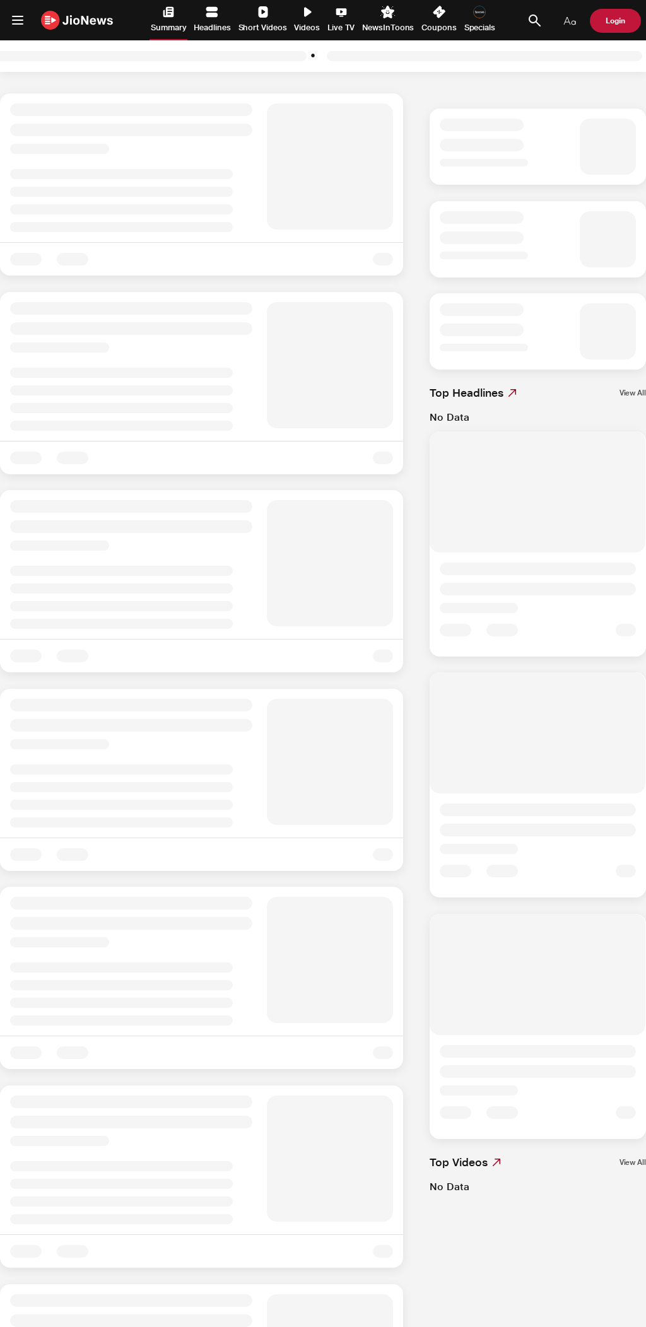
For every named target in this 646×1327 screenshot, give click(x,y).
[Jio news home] (77, 20)
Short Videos (262, 27)
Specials (479, 27)
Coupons (438, 27)
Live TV (341, 27)
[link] (633, 393)
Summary (168, 27)
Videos (307, 27)
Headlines (212, 27)
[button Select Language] (570, 21)
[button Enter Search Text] (534, 21)
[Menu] (17, 20)
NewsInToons (388, 27)
